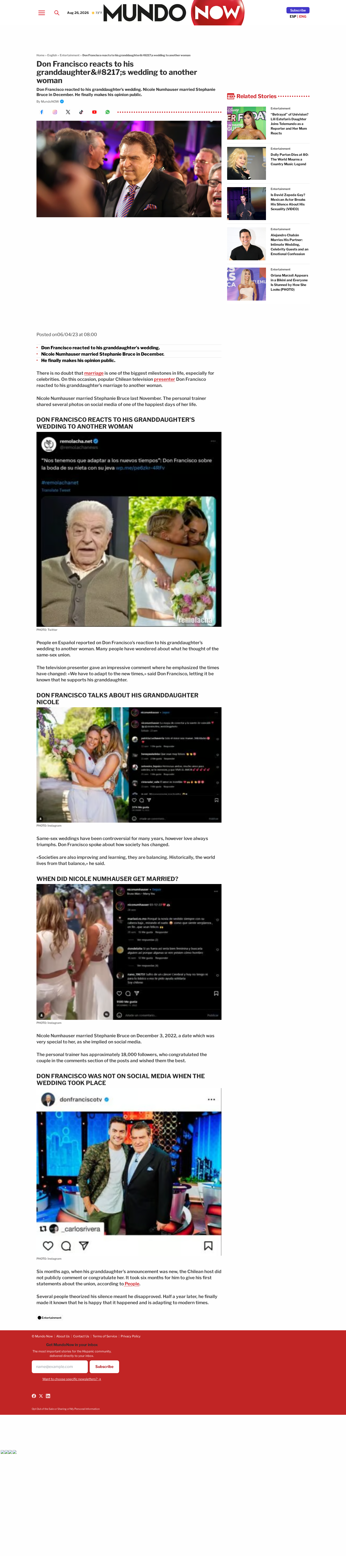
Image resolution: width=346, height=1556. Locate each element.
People (131, 1284)
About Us (63, 1336)
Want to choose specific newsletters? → (71, 1379)
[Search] (57, 13)
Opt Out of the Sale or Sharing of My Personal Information (66, 1409)
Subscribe (298, 10)
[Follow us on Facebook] (34, 1396)
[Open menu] (41, 13)
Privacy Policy (131, 1336)
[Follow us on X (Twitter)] (41, 1396)
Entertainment (70, 55)
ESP (293, 16)
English (52, 55)
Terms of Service (105, 1336)
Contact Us (81, 1336)
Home (40, 55)
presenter (164, 379)
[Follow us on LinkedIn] (48, 1396)
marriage (94, 373)
